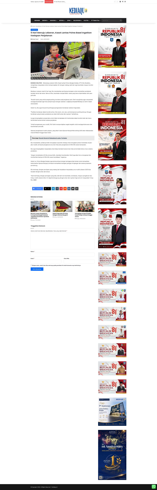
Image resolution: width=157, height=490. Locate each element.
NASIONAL (53, 20)
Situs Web (66, 258)
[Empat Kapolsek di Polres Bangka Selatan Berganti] (62, 206)
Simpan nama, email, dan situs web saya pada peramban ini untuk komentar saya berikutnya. (56, 265)
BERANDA (37, 20)
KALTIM (86, 20)
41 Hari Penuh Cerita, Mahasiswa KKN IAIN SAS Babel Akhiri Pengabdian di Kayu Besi (75, 1)
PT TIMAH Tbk (95, 20)
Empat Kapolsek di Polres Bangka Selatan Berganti (60, 214)
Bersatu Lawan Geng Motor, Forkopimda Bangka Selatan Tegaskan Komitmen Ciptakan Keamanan (40, 216)
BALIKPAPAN (77, 20)
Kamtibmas (38, 26)
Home (33, 26)
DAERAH (44, 20)
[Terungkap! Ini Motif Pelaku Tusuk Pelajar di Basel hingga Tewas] (84, 206)
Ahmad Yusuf (35, 39)
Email (32, 258)
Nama (33, 251)
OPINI (68, 20)
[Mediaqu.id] (78, 11)
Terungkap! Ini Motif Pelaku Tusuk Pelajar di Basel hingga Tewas (83, 215)
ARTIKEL (61, 20)
